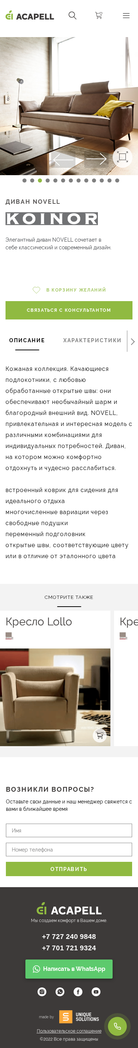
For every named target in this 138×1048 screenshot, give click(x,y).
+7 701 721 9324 (69, 948)
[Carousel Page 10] (94, 180)
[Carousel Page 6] (63, 180)
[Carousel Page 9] (86, 180)
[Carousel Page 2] (32, 180)
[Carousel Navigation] (69, 34)
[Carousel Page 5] (55, 180)
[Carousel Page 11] (102, 180)
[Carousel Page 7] (71, 180)
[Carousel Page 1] (24, 180)
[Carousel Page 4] (48, 180)
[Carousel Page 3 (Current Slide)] (40, 180)
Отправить (69, 869)
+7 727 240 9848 (69, 936)
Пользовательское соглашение (69, 1031)
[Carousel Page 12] (109, 180)
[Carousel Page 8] (79, 180)
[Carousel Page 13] (117, 180)
